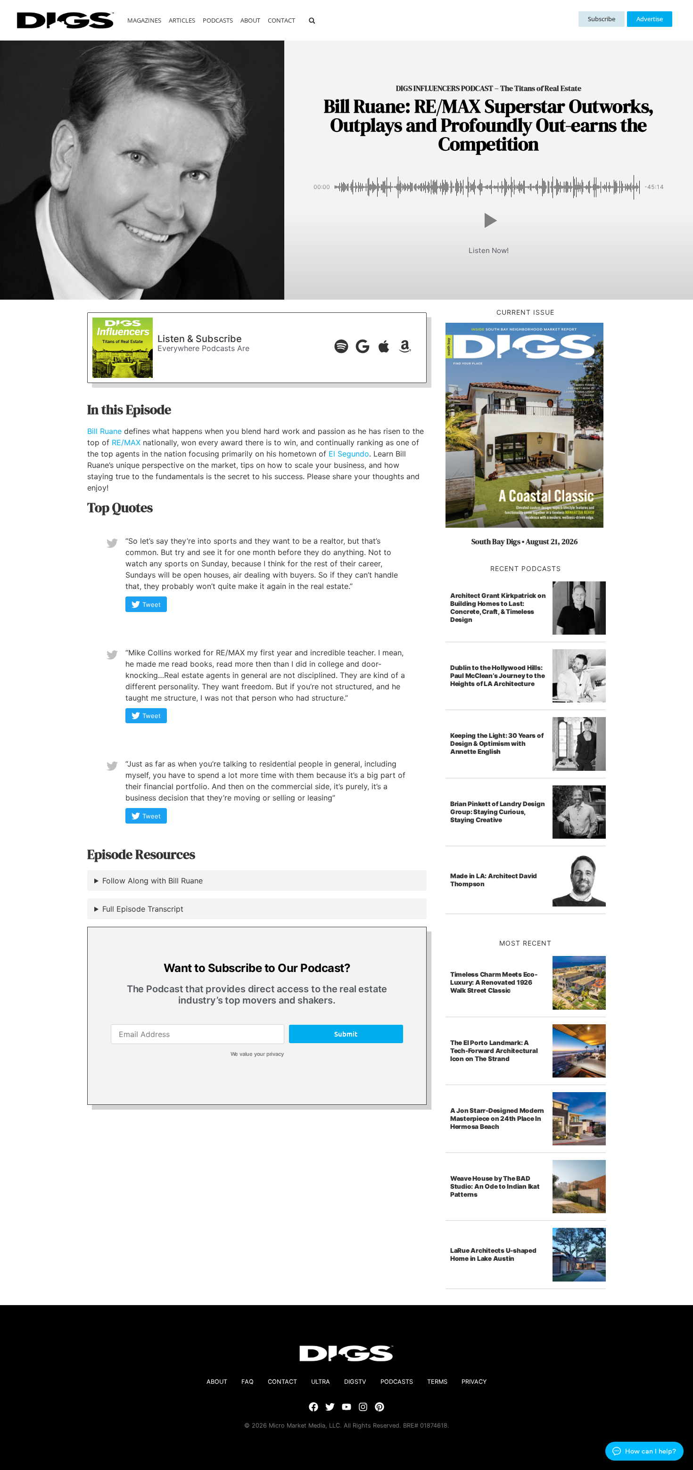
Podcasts (218, 20)
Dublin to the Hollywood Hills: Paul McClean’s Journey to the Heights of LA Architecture (497, 675)
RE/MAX (126, 442)
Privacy (474, 1381)
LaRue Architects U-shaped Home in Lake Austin (493, 1254)
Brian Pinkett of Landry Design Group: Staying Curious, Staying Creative (497, 812)
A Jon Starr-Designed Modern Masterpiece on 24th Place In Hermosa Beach (497, 1118)
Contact (281, 20)
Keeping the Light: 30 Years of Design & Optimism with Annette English (497, 743)
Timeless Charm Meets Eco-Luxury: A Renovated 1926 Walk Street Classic (493, 982)
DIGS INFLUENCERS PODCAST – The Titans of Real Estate (488, 88)
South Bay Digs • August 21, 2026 (524, 541)
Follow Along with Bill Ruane (152, 880)
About (250, 20)
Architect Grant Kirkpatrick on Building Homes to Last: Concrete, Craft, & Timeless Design (498, 607)
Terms (437, 1381)
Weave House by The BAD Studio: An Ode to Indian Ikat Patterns (495, 1186)
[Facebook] (313, 1407)
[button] (312, 20)
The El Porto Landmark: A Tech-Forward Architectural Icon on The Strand (494, 1050)
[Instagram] (363, 1407)
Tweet (151, 604)
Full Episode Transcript (142, 909)
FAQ (247, 1381)
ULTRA (320, 1381)
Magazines (144, 20)
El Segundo (349, 453)
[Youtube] (346, 1407)
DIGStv (355, 1381)
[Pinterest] (379, 1407)
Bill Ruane (104, 431)
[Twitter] (330, 1407)
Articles (182, 20)
